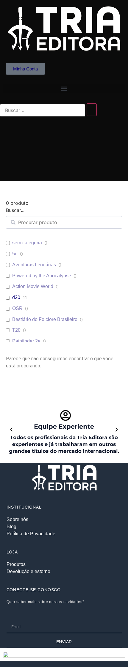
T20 (16, 330)
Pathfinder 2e (26, 341)
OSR (17, 308)
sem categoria (27, 242)
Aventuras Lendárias (34, 264)
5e (15, 253)
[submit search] (92, 109)
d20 (16, 297)
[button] (64, 88)
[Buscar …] (42, 110)
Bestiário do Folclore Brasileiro (44, 319)
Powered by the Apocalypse (41, 275)
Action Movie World (32, 286)
